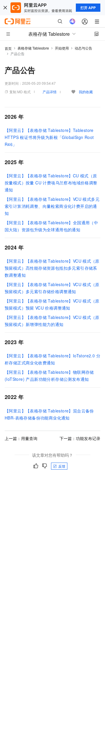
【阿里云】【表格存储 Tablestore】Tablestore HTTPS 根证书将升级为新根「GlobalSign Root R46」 (49, 137)
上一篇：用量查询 (21, 438)
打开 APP (88, 7)
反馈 (61, 465)
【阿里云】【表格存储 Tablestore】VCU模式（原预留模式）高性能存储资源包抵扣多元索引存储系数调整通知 (52, 268)
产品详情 (50, 91)
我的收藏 (86, 91)
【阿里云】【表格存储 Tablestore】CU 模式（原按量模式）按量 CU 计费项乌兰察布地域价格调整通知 (51, 183)
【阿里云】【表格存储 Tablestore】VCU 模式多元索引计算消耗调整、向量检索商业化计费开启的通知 (52, 206)
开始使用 (62, 47)
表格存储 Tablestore (33, 47)
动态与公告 (83, 47)
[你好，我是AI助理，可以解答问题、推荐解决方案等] (72, 21)
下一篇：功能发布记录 (80, 438)
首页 (8, 48)
